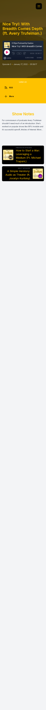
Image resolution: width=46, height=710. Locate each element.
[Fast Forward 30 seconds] (24, 53)
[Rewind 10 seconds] (13, 53)
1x (19, 53)
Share (39, 58)
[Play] (7, 52)
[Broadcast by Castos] (7, 58)
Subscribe (29, 58)
